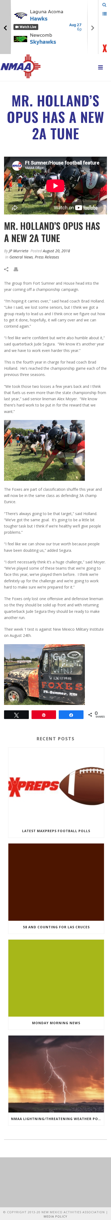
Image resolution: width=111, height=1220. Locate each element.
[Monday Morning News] (56, 978)
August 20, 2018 (56, 250)
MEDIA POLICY (55, 1216)
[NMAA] (20, 66)
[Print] (18, 268)
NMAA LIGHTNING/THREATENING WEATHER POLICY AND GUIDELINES (57, 1119)
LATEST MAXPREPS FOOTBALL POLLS (56, 831)
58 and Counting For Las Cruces (56, 927)
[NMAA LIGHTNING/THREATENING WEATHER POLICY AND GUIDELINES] (56, 1074)
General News (21, 257)
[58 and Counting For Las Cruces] (56, 881)
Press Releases (47, 257)
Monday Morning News (56, 1023)
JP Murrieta (18, 250)
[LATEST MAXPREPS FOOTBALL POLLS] (56, 786)
